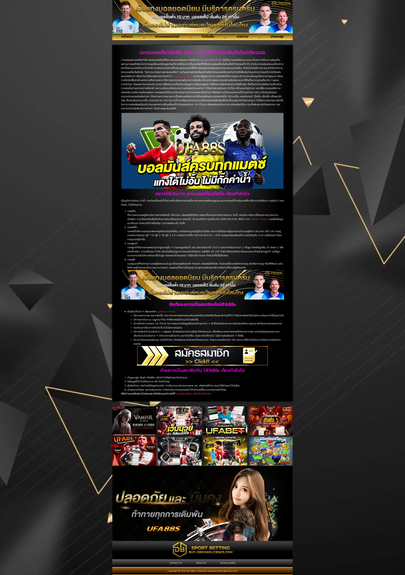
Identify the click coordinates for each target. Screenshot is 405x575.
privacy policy (228, 562)
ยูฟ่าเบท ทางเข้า (166, 311)
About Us (201, 562)
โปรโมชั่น (208, 36)
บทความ (242, 36)
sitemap (277, 36)
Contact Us (176, 562)
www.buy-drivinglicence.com (222, 571)
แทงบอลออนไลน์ (167, 36)
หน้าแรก (127, 36)
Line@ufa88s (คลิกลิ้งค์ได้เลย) (193, 394)
